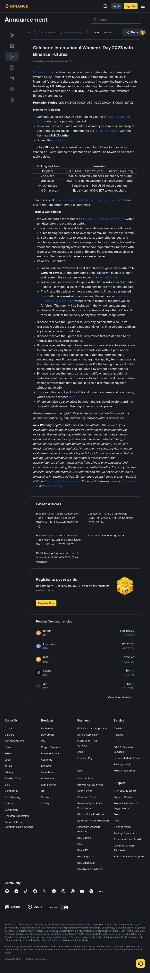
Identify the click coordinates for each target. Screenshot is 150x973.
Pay (43, 741)
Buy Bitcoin (84, 837)
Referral (118, 734)
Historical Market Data (127, 758)
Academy (46, 759)
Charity (45, 803)
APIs (116, 820)
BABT (44, 791)
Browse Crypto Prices (90, 784)
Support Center (123, 797)
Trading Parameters (125, 833)
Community (11, 791)
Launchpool (48, 772)
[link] (12, 34)
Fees (117, 814)
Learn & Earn (85, 778)
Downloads (11, 809)
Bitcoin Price (84, 791)
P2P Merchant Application (92, 728)
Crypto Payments (51, 747)
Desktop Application (17, 816)
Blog (7, 784)
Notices (9, 803)
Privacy (9, 772)
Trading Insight (122, 764)
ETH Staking (48, 784)
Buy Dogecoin (86, 856)
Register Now (46, 603)
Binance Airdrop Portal (127, 839)
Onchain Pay (85, 758)
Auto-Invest (48, 778)
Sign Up (131, 6)
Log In (117, 6)
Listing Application (88, 734)
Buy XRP (82, 850)
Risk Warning (12, 797)
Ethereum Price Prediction (93, 820)
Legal (8, 759)
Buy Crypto (47, 734)
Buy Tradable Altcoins (90, 869)
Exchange (47, 728)
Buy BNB (82, 844)
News (8, 747)
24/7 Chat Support (125, 791)
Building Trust (13, 778)
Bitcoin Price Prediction (91, 814)
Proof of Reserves (125, 770)
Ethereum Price (86, 797)
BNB (116, 741)
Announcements (15, 741)
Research (47, 797)
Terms (8, 766)
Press (8, 753)
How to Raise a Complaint (129, 856)
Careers (9, 734)
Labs (80, 752)
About (8, 728)
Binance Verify (122, 827)
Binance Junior (50, 753)
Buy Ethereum (86, 862)
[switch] (64, 907)
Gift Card (46, 766)
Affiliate (118, 728)
